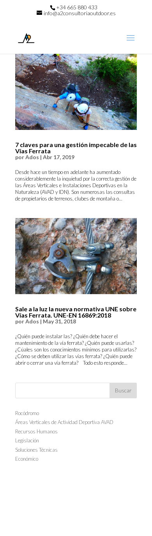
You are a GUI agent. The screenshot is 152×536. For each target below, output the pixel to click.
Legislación (27, 440)
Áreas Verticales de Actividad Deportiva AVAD (64, 422)
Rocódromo (27, 413)
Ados (32, 157)
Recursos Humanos (36, 431)
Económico (26, 459)
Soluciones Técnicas (36, 450)
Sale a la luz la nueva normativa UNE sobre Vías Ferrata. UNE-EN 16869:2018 (75, 312)
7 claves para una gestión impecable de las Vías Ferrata (76, 147)
